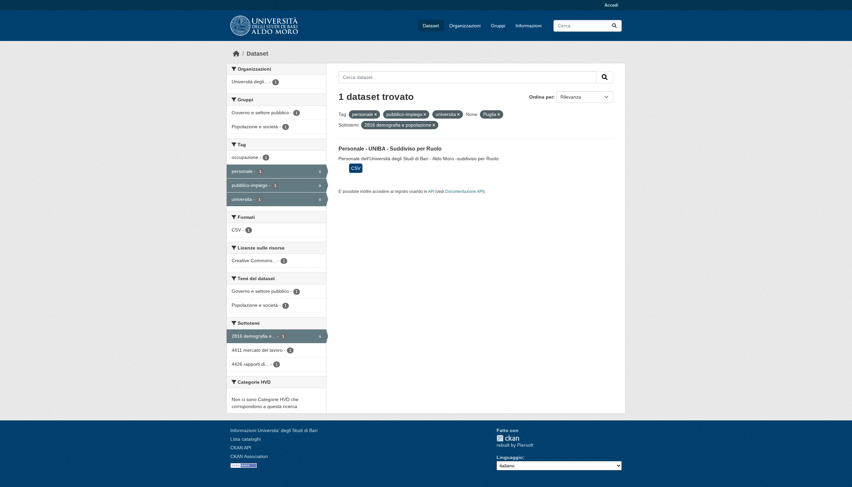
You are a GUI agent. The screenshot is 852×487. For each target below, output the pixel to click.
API (431, 191)
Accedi (611, 5)
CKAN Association (249, 456)
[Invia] (614, 26)
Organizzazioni (465, 25)
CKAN (508, 438)
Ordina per (541, 97)
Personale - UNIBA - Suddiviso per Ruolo (390, 149)
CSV (355, 168)
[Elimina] (375, 115)
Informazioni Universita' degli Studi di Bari (274, 430)
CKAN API (240, 447)
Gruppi (498, 25)
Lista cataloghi (245, 439)
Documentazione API (464, 191)
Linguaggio (510, 457)
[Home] (236, 53)
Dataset (431, 25)
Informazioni (528, 25)
